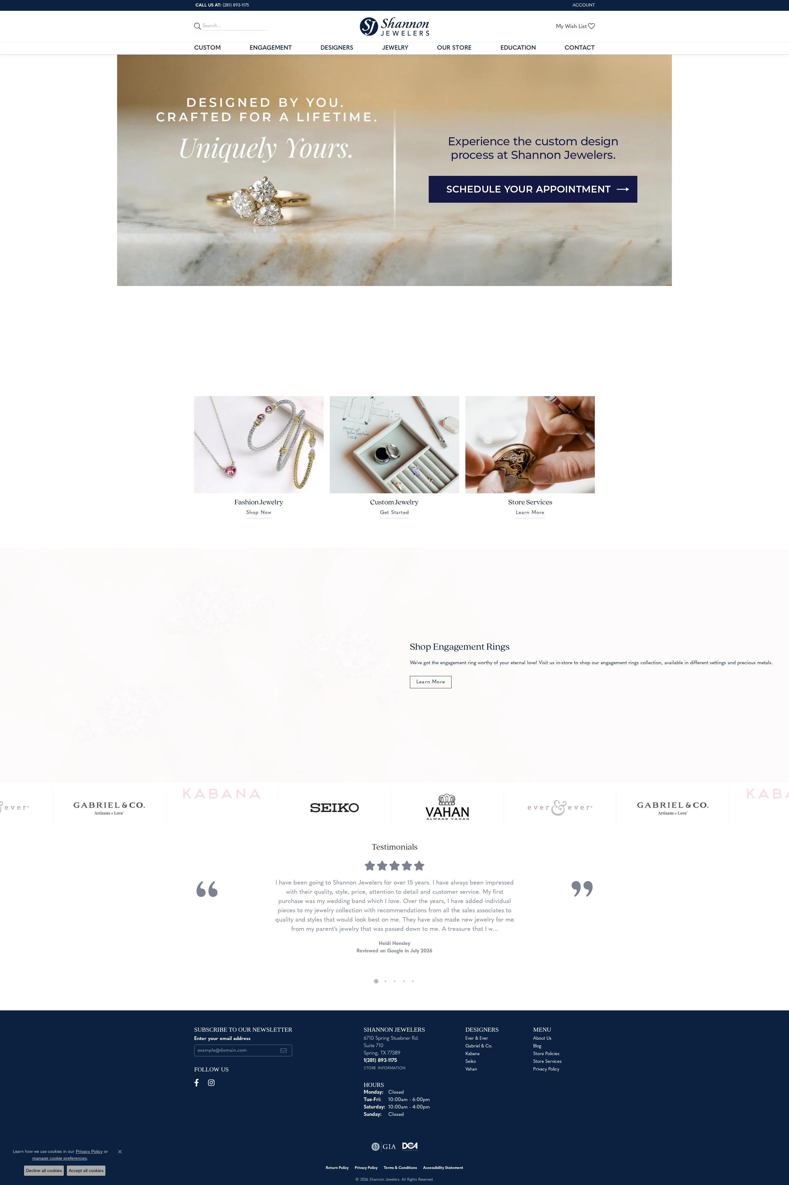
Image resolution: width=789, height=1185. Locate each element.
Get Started (394, 512)
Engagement (271, 48)
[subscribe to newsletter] (284, 1050)
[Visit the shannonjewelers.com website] (409, 1146)
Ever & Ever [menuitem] (476, 1038)
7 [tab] (411, 276)
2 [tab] (377, 276)
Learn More (530, 512)
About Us (542, 1038)
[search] (198, 26)
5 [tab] (397, 276)
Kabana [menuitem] (472, 1054)
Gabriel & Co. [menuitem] (479, 1046)
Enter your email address (222, 1038)
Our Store (454, 48)
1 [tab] (370, 276)
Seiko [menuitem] (470, 1061)
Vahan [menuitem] (471, 1069)
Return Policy (337, 1168)
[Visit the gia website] (383, 1146)
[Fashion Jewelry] (259, 444)
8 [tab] (418, 276)
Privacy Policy (546, 1069)
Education (518, 48)
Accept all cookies (86, 1170)
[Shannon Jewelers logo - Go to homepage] (395, 26)
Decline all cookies (44, 1170)
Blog (537, 1046)
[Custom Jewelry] (394, 444)
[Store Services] (530, 444)
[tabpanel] (394, 170)
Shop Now (259, 512)
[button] (583, 5)
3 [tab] (384, 276)
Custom (207, 48)
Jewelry (395, 48)
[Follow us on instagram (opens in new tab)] (211, 1083)
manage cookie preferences (59, 1158)
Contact (580, 48)
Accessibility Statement (443, 1168)
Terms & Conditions (400, 1168)
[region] (394, 807)
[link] (221, 5)
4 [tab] (391, 276)
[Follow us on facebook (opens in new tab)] (196, 1083)
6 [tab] (404, 276)
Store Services (547, 1061)
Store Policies (546, 1054)
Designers (337, 48)
